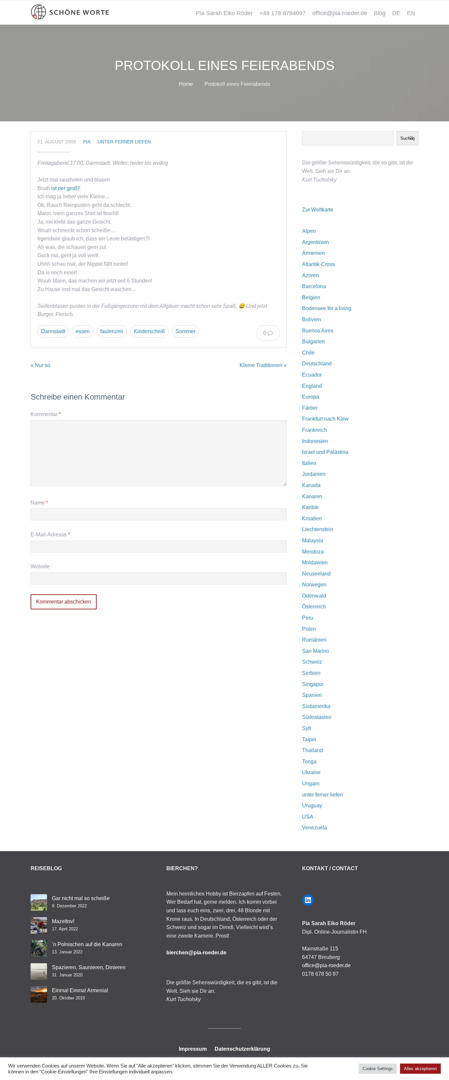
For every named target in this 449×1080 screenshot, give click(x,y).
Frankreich (314, 430)
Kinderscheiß (149, 331)
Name (39, 502)
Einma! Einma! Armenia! (80, 990)
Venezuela (314, 827)
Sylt (306, 728)
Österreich (314, 606)
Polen (309, 629)
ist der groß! (65, 188)
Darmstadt (53, 331)
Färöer (310, 408)
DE (396, 13)
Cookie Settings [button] (378, 1068)
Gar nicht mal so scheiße (81, 898)
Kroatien (312, 518)
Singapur (312, 684)
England (312, 386)
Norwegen (314, 584)
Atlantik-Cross (318, 264)
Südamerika (316, 706)
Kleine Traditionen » (263, 365)
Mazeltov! (63, 921)
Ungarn (310, 783)
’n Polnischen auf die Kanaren (87, 944)
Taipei (309, 739)
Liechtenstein (317, 529)
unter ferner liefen (124, 141)
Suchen (407, 138)
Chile (308, 353)
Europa (310, 397)
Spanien (312, 695)
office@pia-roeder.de (339, 13)
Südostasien (316, 717)
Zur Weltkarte (317, 209)
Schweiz (312, 662)
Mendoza (313, 551)
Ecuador (312, 375)
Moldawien (315, 562)
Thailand (312, 750)
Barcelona (314, 286)
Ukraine (311, 772)
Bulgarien (313, 341)
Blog (380, 13)
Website (40, 566)
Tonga (309, 761)
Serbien (311, 673)
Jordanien (313, 474)
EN (411, 13)
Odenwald (314, 596)
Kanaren (312, 496)
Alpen (309, 231)
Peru (307, 618)
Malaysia (312, 540)
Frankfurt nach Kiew (325, 419)
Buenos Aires (317, 330)
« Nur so (40, 365)
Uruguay (312, 805)
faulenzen (111, 331)
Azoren (310, 275)
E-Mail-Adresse (50, 534)
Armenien (313, 253)
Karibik (310, 507)
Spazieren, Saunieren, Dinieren (89, 967)
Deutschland (317, 363)
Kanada (311, 485)
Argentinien (315, 242)
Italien (309, 463)
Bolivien (311, 319)
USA (307, 817)
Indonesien (315, 441)
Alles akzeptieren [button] (420, 1068)
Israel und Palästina (325, 452)
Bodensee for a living (326, 308)
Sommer (185, 331)
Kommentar (46, 414)
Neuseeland (316, 574)
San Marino (315, 651)
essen (83, 331)
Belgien (311, 297)
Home (186, 84)
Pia (86, 141)
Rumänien (314, 640)
